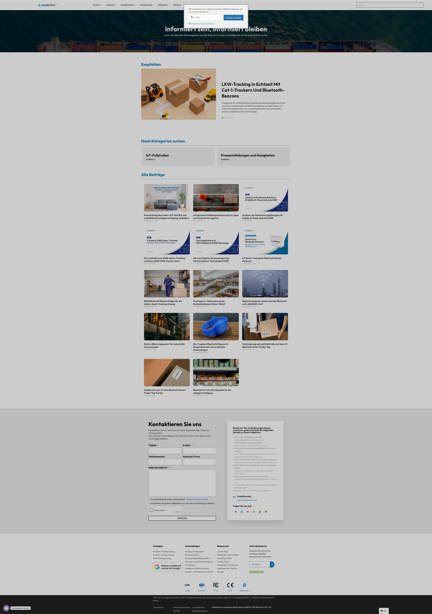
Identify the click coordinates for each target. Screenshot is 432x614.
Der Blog (177, 5)
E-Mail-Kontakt (244, 496)
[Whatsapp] (266, 511)
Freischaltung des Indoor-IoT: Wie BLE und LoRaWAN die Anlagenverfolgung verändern (166, 216)
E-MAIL (187, 445)
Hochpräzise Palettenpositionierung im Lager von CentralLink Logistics (216, 216)
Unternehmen (146, 5)
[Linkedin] (242, 511)
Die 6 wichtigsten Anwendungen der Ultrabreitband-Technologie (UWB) (211, 259)
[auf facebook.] (235, 511)
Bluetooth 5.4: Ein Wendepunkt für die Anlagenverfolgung (212, 391)
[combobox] (390, 5)
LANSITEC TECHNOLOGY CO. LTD (257, 607)
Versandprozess (198, 607)
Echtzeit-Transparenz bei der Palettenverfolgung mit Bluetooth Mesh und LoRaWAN (253, 90)
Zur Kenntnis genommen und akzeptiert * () (179, 499)
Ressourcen (223, 546)
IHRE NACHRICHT (158, 467)
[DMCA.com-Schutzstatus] (256, 572)
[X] (254, 511)
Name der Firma (191, 456)
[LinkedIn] (248, 511)
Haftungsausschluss (200, 611)
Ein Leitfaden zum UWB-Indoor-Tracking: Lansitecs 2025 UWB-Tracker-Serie (165, 259)
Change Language (233, 17)
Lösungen (110, 5)
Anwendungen (127, 5)
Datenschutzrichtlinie (197, 499)
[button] (213, 98)
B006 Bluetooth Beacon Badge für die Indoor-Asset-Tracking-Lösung (163, 302)
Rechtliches (158, 607)
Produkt (96, 5)
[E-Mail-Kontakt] (234, 496)
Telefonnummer (156, 456)
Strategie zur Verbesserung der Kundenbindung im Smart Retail (209, 302)
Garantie (176, 611)
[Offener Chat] (6, 608)
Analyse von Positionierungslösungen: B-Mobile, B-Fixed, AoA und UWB (262, 216)
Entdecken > (150, 159)
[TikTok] (260, 511)
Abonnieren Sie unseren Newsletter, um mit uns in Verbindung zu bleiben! (182, 503)
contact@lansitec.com (247, 500)
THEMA (152, 445)
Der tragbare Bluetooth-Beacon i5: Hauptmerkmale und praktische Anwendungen (210, 347)
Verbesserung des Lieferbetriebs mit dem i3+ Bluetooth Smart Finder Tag (265, 345)
